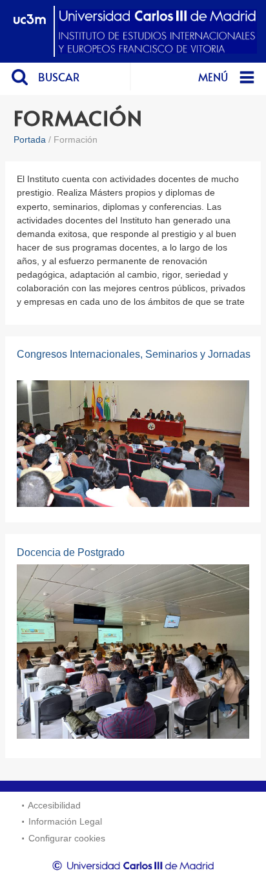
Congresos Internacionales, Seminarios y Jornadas (134, 354)
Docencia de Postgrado (71, 552)
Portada (30, 139)
